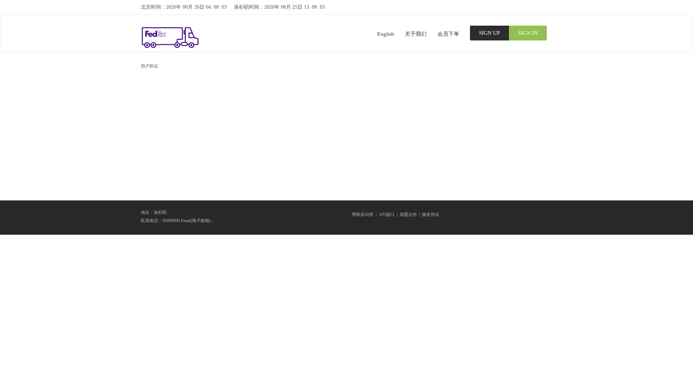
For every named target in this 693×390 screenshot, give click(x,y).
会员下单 (448, 34)
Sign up (489, 33)
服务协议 (430, 214)
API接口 (387, 214)
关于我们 (416, 34)
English (385, 34)
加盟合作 (408, 214)
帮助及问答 (363, 214)
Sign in (528, 33)
